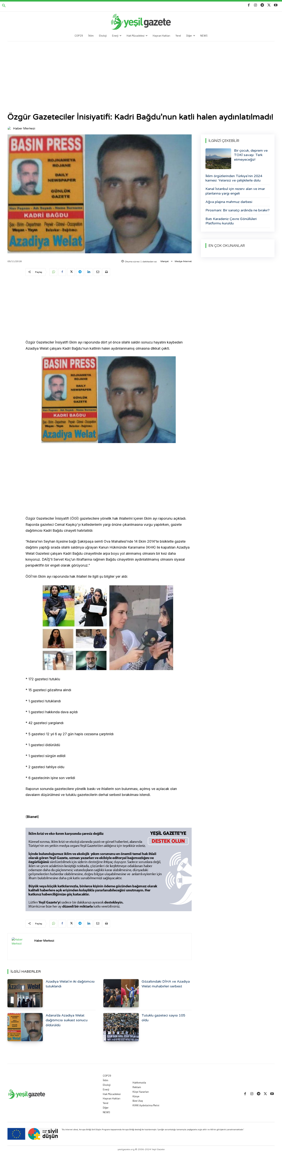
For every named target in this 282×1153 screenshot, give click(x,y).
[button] (4, 6)
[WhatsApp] (53, 272)
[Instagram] (255, 5)
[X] (269, 5)
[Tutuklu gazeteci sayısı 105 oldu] (121, 1027)
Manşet (165, 261)
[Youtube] (275, 5)
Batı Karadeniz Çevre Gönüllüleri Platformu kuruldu (231, 221)
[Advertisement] (141, 70)
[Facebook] (248, 5)
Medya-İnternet (183, 261)
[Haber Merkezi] (9, 128)
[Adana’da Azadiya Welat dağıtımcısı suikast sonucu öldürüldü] (25, 1027)
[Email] (97, 272)
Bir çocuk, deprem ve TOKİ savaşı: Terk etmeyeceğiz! (251, 155)
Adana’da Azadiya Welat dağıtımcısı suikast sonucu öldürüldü (66, 1020)
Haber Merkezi (24, 128)
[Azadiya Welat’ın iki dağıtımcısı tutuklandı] (25, 993)
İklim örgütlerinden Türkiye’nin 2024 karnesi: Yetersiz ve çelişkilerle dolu (233, 178)
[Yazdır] (106, 272)
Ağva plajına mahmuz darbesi (228, 202)
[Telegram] (262, 5)
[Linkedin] (88, 272)
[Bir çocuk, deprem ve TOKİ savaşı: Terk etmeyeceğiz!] (218, 158)
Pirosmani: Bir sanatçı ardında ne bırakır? (237, 210)
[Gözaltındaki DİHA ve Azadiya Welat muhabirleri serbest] (121, 993)
